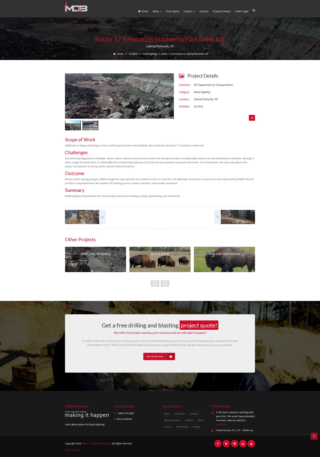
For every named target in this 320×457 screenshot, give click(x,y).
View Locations (124, 418)
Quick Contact (222, 11)
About (201, 420)
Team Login (241, 11)
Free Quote (172, 11)
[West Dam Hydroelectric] (224, 259)
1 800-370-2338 (125, 413)
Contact (188, 11)
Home (144, 11)
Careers (204, 11)
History (196, 426)
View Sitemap (72, 449)
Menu (156, 11)
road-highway (150, 53)
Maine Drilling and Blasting (96, 443)
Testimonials (182, 426)
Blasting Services (172, 420)
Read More (222, 424)
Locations (193, 413)
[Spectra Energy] (160, 259)
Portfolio (133, 53)
